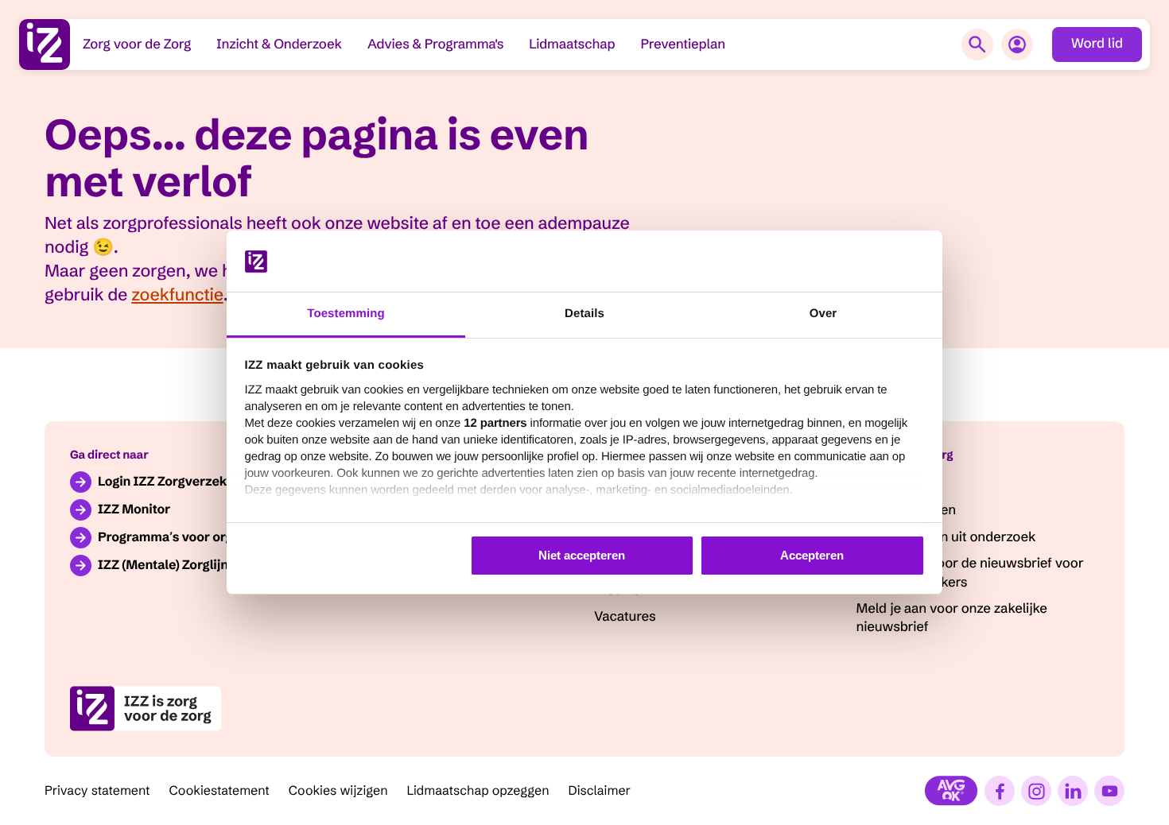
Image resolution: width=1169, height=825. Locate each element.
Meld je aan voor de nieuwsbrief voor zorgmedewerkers (970, 573)
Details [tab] (584, 313)
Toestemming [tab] (346, 313)
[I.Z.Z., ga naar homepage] (44, 44)
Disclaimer (600, 791)
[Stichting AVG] (951, 791)
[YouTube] (1109, 791)
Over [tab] (823, 313)
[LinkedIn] (1073, 791)
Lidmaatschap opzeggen (478, 791)
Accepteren (812, 555)
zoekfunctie (177, 294)
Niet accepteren (581, 555)
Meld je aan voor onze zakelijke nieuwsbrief (951, 618)
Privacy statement (97, 791)
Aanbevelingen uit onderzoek (946, 537)
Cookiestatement (219, 791)
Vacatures (625, 617)
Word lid (1097, 44)
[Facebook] (1000, 791)
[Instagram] (1036, 791)
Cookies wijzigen (338, 791)
